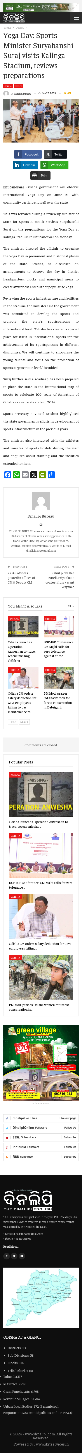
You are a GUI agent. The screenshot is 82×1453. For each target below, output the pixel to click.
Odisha (8, 86)
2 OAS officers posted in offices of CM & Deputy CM (21, 577)
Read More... (11, 1246)
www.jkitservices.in (52, 1443)
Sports (18, 86)
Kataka (14, 618)
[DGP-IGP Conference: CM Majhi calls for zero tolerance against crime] (59, 627)
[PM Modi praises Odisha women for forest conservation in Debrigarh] (59, 678)
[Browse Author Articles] (41, 501)
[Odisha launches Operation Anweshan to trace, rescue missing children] (23, 627)
